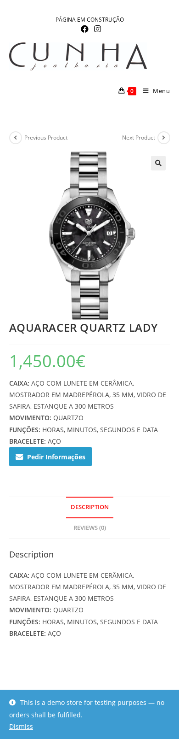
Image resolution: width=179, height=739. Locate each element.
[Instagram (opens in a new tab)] (96, 29)
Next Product (138, 137)
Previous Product (45, 137)
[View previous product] (15, 137)
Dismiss (21, 726)
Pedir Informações (56, 456)
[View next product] (163, 137)
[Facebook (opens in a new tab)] (84, 29)
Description (90, 507)
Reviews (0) (89, 528)
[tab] (89, 507)
